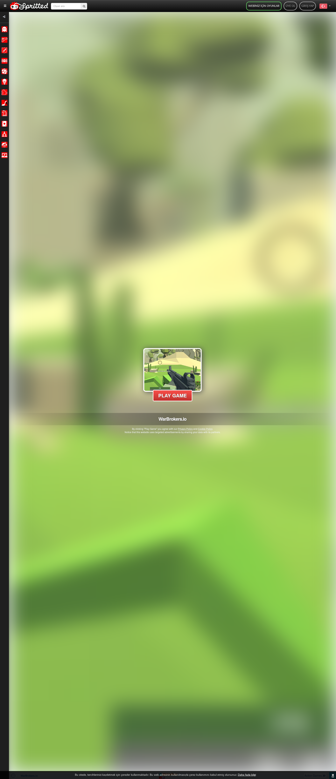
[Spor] (4, 71)
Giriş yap (307, 6)
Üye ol (290, 6)
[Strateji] (4, 81)
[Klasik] (4, 29)
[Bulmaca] (4, 92)
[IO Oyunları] (4, 155)
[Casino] (4, 123)
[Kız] (4, 102)
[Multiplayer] (4, 134)
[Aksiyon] (4, 39)
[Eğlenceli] (4, 144)
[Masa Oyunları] (4, 113)
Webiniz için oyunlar (263, 6)
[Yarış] (4, 60)
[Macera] (4, 50)
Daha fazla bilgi (247, 775)
